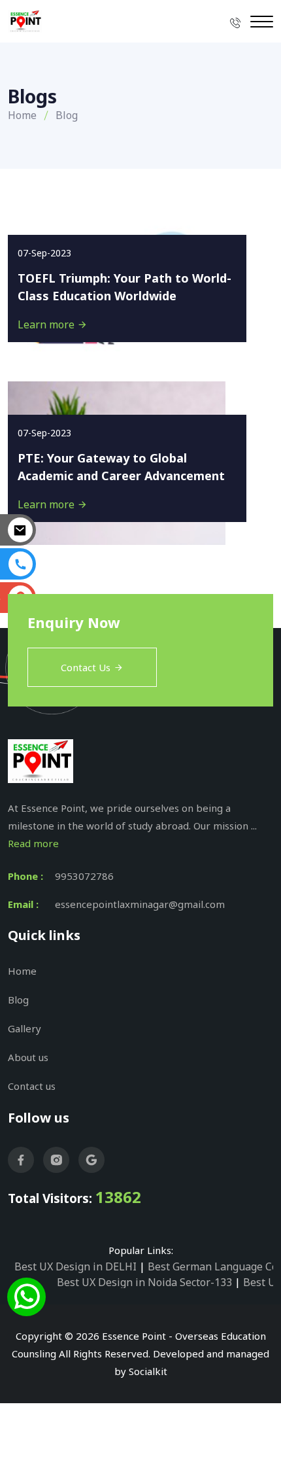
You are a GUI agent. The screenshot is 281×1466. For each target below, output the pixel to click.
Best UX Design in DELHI (75, 1266)
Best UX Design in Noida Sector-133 (144, 1282)
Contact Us (85, 667)
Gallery (24, 1028)
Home (22, 115)
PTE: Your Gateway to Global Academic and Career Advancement (121, 466)
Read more (33, 843)
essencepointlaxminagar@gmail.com (140, 904)
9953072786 (84, 875)
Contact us (32, 1085)
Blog (18, 999)
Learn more (47, 324)
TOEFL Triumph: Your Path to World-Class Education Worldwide (124, 287)
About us (28, 1057)
